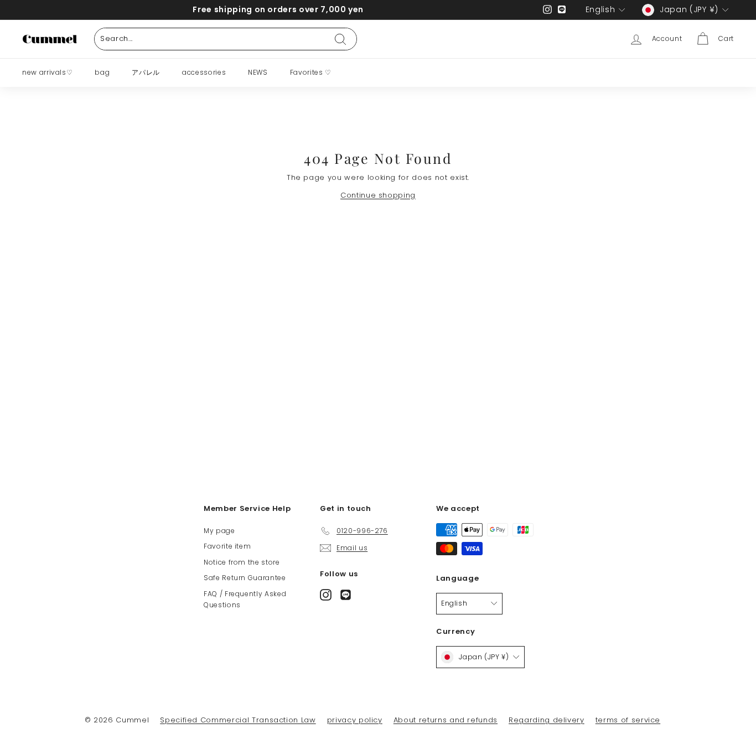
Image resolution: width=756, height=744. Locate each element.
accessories (204, 72)
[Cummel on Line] (345, 594)
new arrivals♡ (47, 72)
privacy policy (354, 720)
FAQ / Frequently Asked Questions (245, 599)
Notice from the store (242, 562)
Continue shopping (378, 195)
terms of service (628, 720)
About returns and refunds (445, 720)
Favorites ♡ (311, 72)
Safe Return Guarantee (245, 577)
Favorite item (227, 546)
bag (102, 72)
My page (219, 530)
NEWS (258, 72)
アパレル (146, 72)
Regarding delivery (546, 720)
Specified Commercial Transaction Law (237, 720)
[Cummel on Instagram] (326, 594)
